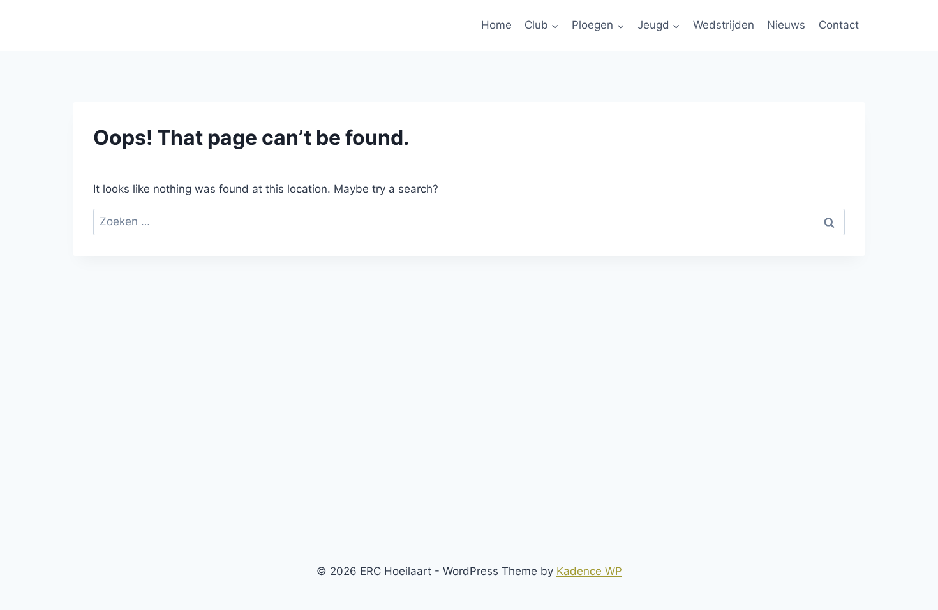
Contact (839, 25)
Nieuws (786, 25)
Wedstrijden (723, 25)
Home (496, 25)
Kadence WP (589, 571)
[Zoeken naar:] (469, 221)
